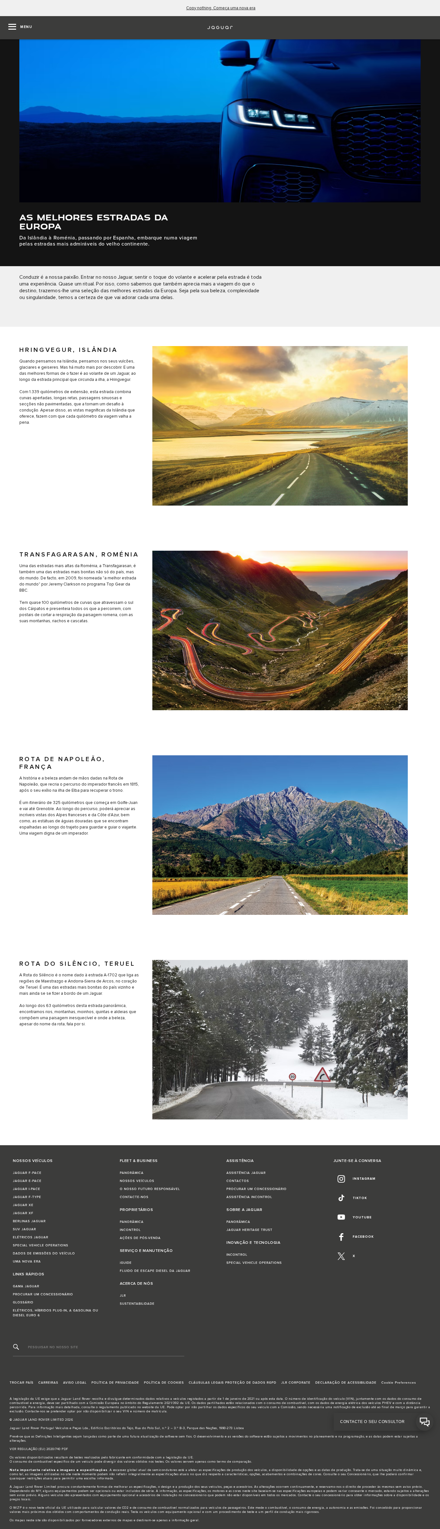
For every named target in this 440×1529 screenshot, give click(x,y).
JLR (123, 1296)
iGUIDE (126, 1263)
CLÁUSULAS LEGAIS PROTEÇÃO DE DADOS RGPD (232, 1383)
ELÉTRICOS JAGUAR (30, 1237)
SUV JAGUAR (24, 1229)
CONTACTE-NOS (134, 1197)
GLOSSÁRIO (23, 1302)
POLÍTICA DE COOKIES (164, 1383)
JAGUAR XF (23, 1213)
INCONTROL (130, 1230)
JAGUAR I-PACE (26, 1189)
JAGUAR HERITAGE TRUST (249, 1230)
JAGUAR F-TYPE (27, 1197)
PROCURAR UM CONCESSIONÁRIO (43, 1294)
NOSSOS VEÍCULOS (137, 1181)
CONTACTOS (237, 1181)
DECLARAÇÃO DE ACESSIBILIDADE (346, 1383)
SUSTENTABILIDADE (137, 1304)
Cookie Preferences (398, 1383)
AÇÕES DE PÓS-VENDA (140, 1238)
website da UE (153, 1407)
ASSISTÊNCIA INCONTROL (249, 1197)
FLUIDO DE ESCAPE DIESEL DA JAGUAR (155, 1271)
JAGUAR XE (23, 1205)
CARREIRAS (48, 1383)
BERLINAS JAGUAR (29, 1221)
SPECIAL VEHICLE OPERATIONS (40, 1245)
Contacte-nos (35, 1411)
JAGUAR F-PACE (27, 1173)
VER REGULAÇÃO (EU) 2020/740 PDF (39, 1449)
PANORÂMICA (132, 1173)
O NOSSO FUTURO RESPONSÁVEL (150, 1189)
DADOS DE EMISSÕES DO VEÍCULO (44, 1253)
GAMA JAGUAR (26, 1286)
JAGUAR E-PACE (27, 1181)
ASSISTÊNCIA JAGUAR (246, 1173)
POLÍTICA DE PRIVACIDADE (115, 1383)
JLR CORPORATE (296, 1383)
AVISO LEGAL (75, 1383)
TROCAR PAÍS (21, 1383)
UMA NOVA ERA (27, 1261)
